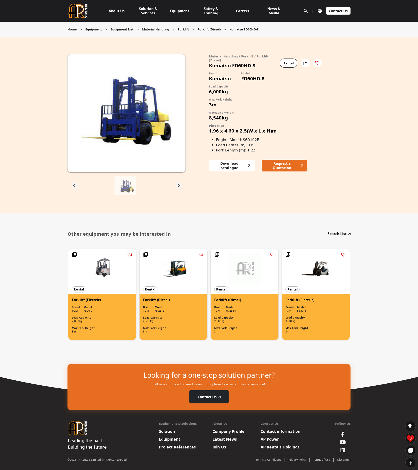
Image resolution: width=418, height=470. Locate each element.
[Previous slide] (74, 185)
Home (72, 29)
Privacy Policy (297, 459)
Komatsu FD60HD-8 (244, 29)
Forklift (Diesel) (209, 29)
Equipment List (122, 29)
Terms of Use (321, 459)
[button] (305, 63)
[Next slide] (178, 185)
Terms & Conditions (268, 459)
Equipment (93, 29)
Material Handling (155, 29)
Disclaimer (344, 459)
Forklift (183, 29)
